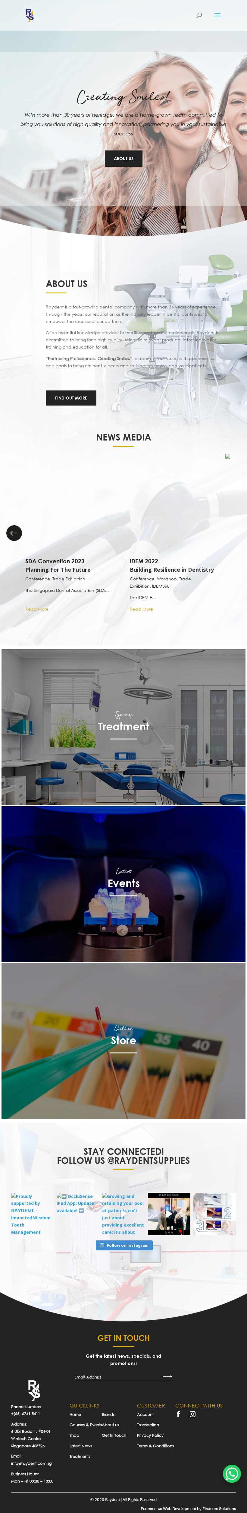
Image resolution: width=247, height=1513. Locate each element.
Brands (108, 1414)
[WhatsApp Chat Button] (232, 1474)
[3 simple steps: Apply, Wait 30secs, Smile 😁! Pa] (214, 1214)
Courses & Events (86, 1424)
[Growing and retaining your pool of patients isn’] (123, 1214)
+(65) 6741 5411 (25, 1413)
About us (110, 1424)
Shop (74, 1435)
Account (145, 1414)
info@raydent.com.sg (31, 1463)
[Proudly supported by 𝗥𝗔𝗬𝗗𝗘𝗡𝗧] (32, 1214)
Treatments (80, 1456)
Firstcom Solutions (219, 1508)
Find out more (71, 397)
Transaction (148, 1424)
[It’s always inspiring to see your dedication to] (169, 1214)
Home (75, 1414)
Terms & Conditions (155, 1445)
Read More (36, 608)
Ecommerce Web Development (168, 1508)
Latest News (81, 1445)
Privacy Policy (150, 1435)
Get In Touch (114, 1435)
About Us (123, 158)
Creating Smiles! (123, 97)
